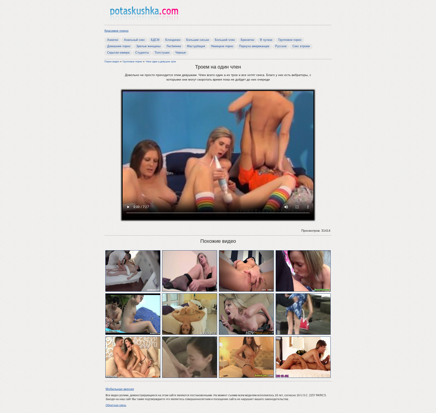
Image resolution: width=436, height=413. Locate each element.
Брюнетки (247, 40)
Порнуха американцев (254, 46)
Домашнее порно (118, 46)
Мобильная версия (120, 389)
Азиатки (112, 40)
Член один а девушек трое (161, 61)
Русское (281, 46)
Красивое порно (116, 30)
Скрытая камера (118, 52)
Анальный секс (134, 40)
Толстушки (162, 52)
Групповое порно (289, 40)
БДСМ (155, 40)
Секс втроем (301, 46)
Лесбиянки (173, 46)
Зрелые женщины (148, 46)
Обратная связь (116, 405)
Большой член (225, 40)
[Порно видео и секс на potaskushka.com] (144, 13)
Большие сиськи (197, 40)
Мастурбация (196, 46)
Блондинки (172, 40)
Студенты (142, 52)
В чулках (266, 40)
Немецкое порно (222, 46)
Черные (180, 52)
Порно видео (112, 61)
